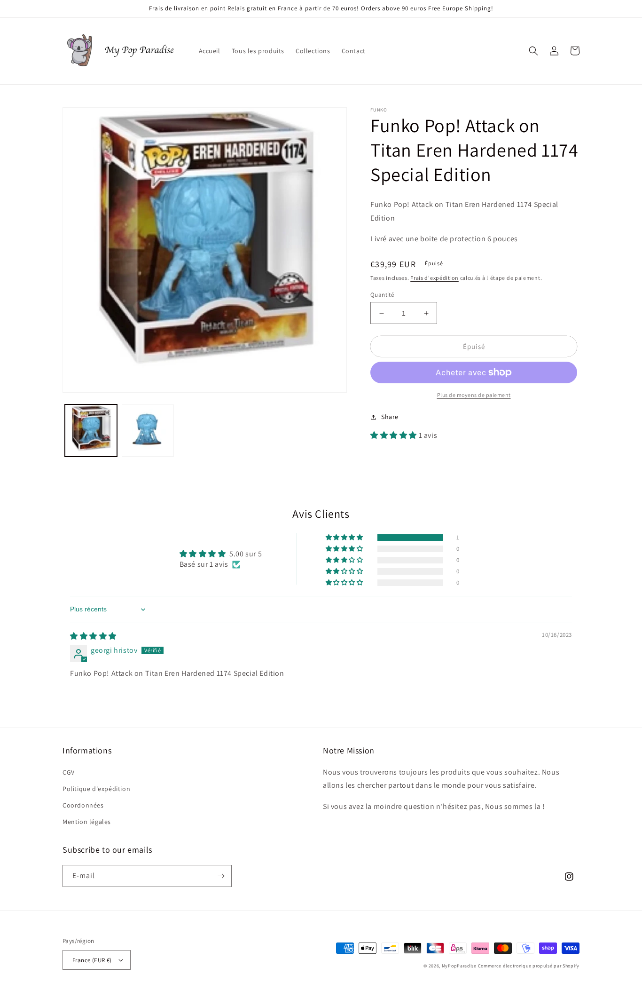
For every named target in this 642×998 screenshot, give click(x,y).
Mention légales (87, 821)
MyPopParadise (459, 966)
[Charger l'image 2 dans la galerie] (148, 430)
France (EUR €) (92, 960)
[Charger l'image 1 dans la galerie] (91, 430)
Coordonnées (83, 805)
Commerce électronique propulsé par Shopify (528, 966)
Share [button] (390, 416)
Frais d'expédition (434, 277)
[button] (533, 50)
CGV (69, 772)
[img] (93, 636)
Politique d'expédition (96, 788)
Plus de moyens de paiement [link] (474, 394)
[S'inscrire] (221, 876)
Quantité (382, 295)
